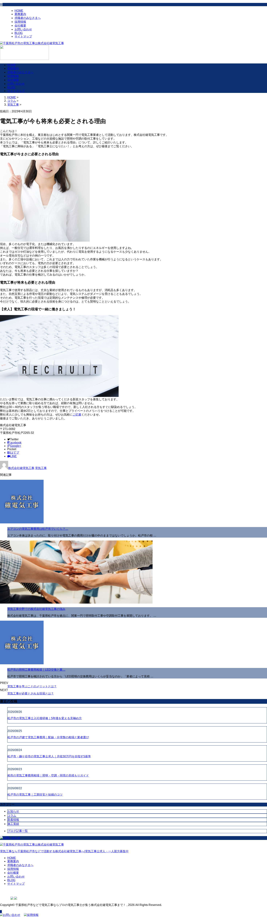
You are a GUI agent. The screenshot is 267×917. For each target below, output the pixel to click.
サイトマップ (23, 36)
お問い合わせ (23, 29)
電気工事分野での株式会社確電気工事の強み (36, 608)
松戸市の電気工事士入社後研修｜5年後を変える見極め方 (44, 718)
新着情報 (13, 819)
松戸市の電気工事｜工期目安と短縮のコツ (35, 794)
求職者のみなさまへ (28, 17)
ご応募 (77, 414)
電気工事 (13, 104)
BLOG (19, 33)
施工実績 (13, 823)
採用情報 (20, 21)
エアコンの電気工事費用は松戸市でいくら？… (37, 528)
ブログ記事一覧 (17, 830)
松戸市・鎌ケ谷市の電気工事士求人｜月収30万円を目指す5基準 (49, 756)
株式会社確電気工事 (21, 468)
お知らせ (13, 811)
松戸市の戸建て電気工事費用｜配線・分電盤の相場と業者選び (48, 737)
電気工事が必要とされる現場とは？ (30, 693)
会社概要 (20, 25)
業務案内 (20, 14)
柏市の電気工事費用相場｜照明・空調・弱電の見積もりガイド (48, 775)
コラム (11, 815)
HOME (19, 10)
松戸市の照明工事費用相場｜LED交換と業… (36, 669)
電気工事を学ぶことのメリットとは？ (32, 686)
